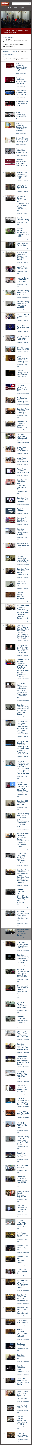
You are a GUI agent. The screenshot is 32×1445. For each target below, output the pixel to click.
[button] (16, 20)
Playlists (21, 8)
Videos (15, 8)
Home (9, 8)
